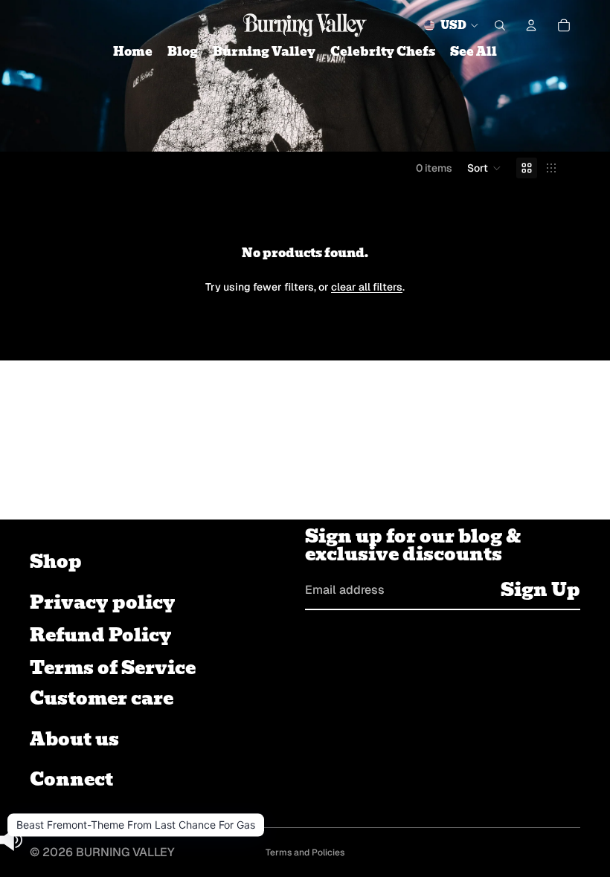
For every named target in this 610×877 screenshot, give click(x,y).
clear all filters (366, 287)
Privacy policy (103, 602)
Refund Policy (101, 635)
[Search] (500, 25)
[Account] (531, 25)
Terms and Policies (305, 852)
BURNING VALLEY (125, 852)
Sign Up (540, 589)
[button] (484, 168)
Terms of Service (113, 667)
